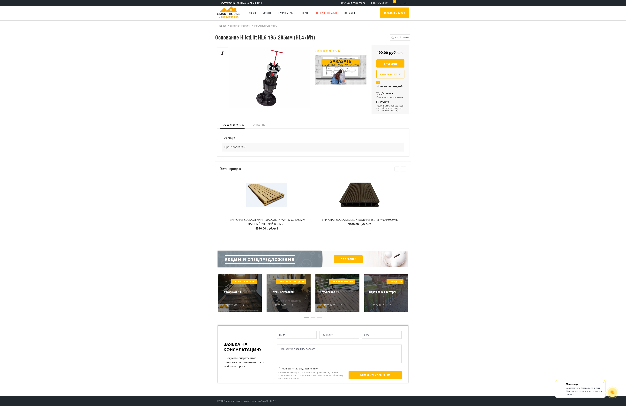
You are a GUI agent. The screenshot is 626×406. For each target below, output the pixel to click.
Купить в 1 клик (390, 74)
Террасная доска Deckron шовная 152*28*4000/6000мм (359, 220)
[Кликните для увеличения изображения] (269, 77)
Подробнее (348, 259)
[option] (222, 52)
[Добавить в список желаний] (400, 37)
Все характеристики (328, 51)
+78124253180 (228, 17)
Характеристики (234, 124)
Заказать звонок (394, 12)
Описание (258, 124)
